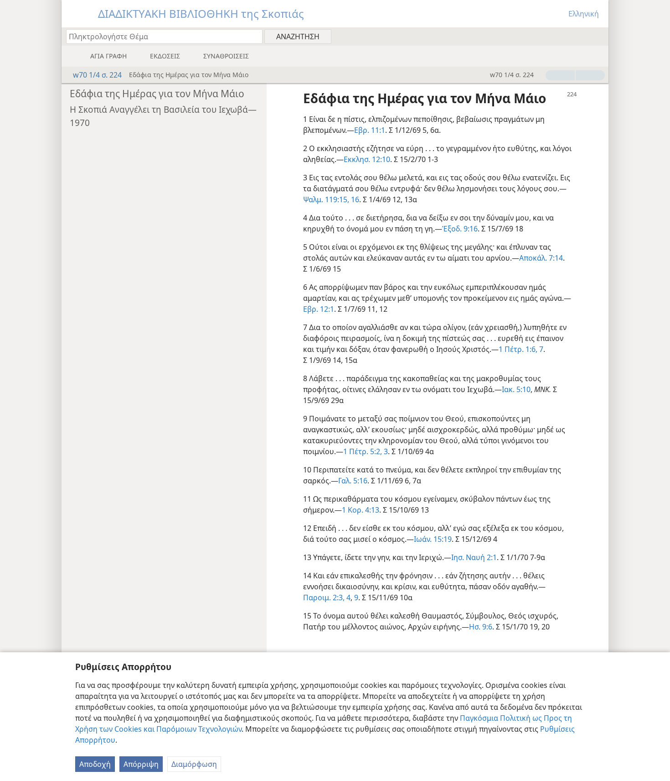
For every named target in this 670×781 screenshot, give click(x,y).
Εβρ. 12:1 (318, 309)
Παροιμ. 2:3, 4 (326, 597)
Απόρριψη (141, 764)
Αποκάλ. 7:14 (541, 258)
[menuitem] (598, 36)
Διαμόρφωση (194, 764)
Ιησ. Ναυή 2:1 (474, 557)
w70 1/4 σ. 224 (97, 75)
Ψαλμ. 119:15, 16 (331, 199)
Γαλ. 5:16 (352, 481)
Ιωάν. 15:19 (433, 539)
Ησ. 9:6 (480, 627)
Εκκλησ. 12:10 (367, 159)
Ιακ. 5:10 (516, 389)
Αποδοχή (95, 764)
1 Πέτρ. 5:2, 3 (365, 451)
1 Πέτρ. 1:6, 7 (521, 349)
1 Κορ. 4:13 (360, 510)
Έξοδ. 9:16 (460, 229)
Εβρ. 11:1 (369, 130)
